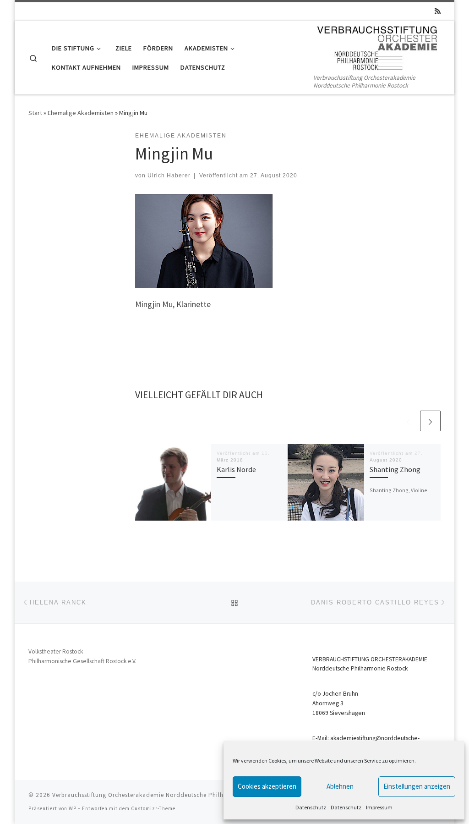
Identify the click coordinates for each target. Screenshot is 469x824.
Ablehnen (340, 786)
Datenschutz (310, 807)
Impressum (379, 807)
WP (72, 808)
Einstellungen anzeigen (416, 786)
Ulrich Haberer (169, 175)
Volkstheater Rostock (55, 651)
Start (35, 113)
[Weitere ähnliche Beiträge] (430, 421)
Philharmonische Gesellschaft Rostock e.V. (82, 661)
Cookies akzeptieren (267, 786)
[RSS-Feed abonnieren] (438, 11)
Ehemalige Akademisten (81, 113)
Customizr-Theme (153, 808)
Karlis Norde (236, 469)
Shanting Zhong (395, 469)
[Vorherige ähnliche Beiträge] (408, 421)
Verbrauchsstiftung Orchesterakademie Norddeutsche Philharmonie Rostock (162, 795)
